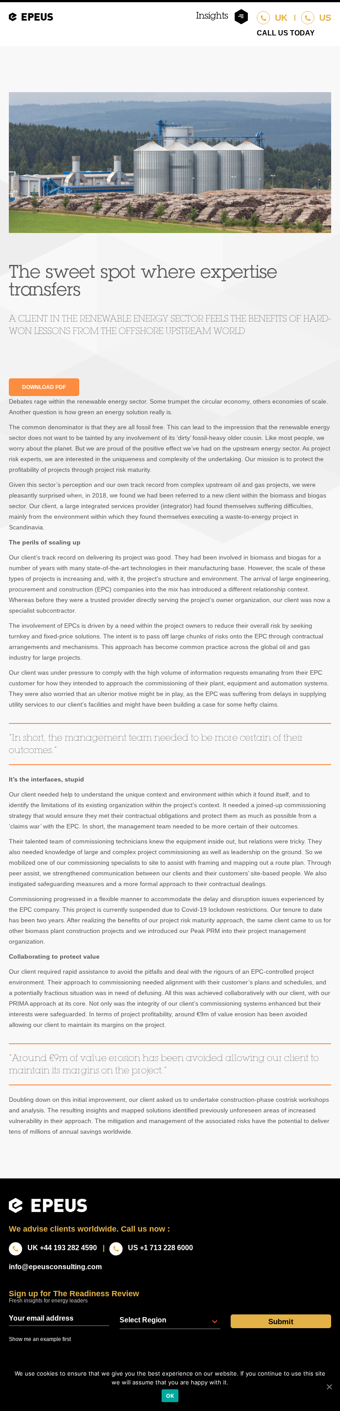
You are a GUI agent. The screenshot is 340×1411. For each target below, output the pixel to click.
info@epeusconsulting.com (55, 1267)
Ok (170, 1395)
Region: (143, 1320)
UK (279, 18)
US (324, 18)
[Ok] (329, 1386)
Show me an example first (40, 1339)
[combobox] (170, 1321)
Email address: (59, 1318)
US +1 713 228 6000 (160, 1248)
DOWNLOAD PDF (44, 387)
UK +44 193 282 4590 (62, 1248)
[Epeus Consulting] (31, 19)
